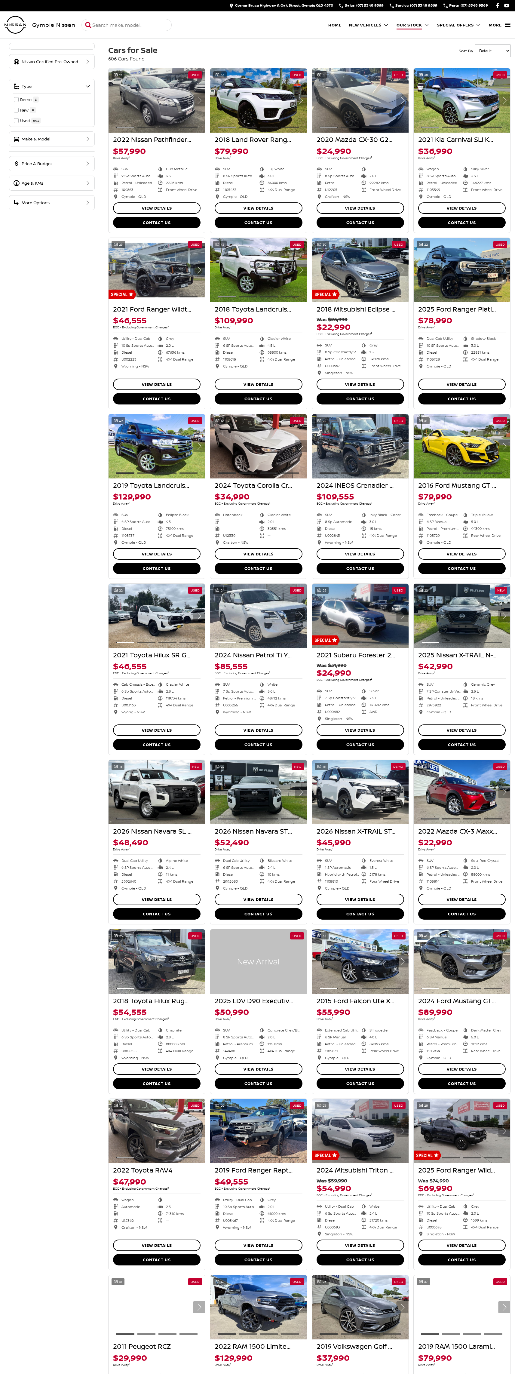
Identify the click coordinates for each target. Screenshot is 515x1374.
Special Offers (455, 25)
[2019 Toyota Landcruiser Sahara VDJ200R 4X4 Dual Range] (157, 446)
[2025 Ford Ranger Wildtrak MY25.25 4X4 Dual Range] (462, 1131)
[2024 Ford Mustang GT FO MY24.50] (462, 961)
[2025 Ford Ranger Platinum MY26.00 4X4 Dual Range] (462, 270)
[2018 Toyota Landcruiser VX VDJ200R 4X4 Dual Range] (258, 270)
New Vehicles (365, 25)
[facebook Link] (497, 5)
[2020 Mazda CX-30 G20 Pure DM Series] (360, 100)
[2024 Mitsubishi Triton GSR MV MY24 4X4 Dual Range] (360, 1131)
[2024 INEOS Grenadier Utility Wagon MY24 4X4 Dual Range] (360, 446)
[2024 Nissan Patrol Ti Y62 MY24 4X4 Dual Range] (258, 616)
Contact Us (157, 222)
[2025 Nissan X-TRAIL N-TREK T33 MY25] (462, 616)
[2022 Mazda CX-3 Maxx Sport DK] (462, 792)
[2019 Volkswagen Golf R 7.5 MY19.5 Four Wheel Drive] (360, 1307)
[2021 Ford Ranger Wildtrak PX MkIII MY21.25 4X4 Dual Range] (157, 270)
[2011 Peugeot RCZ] (157, 1307)
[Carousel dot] (125, 127)
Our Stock (409, 25)
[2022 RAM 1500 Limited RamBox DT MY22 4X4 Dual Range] (258, 1307)
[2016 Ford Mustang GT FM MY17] (462, 446)
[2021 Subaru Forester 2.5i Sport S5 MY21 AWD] (360, 616)
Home (335, 25)
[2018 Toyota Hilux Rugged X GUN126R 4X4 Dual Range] (157, 961)
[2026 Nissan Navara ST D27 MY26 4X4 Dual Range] (258, 792)
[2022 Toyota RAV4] (157, 1131)
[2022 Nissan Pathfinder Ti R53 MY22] (157, 100)
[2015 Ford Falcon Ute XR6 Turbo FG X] (360, 961)
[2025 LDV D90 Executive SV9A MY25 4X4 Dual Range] (258, 961)
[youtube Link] (506, 5)
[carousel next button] (199, 100)
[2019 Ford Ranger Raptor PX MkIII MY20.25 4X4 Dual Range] (258, 1131)
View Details (157, 208)
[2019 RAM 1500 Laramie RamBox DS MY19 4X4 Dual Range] (462, 1307)
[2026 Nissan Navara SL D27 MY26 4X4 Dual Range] (157, 792)
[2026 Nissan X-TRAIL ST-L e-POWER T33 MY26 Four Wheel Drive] (360, 792)
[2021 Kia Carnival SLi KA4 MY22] (462, 100)
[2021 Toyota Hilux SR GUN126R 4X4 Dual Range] (157, 616)
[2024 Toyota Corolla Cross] (258, 446)
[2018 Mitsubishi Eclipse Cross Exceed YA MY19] (360, 270)
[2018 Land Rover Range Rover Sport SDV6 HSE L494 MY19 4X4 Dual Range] (258, 100)
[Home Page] (15, 25)
